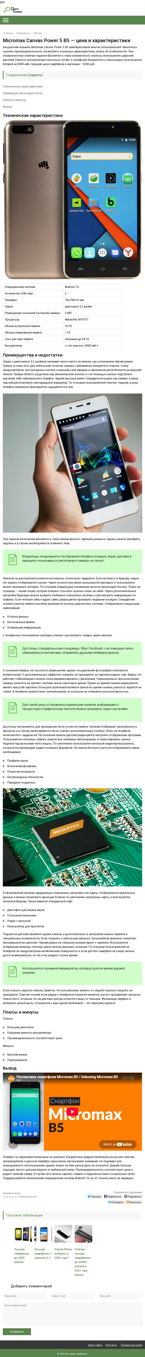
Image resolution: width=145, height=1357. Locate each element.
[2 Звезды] (7, 1197)
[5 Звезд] (16, 1197)
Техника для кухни (131, 1345)
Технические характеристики (22, 86)
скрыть (35, 75)
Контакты (111, 1345)
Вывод (7, 106)
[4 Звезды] (13, 1197)
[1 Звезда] (4, 1197)
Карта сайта (95, 1345)
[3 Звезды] (10, 1197)
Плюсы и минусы (14, 100)
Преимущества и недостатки (22, 93)
